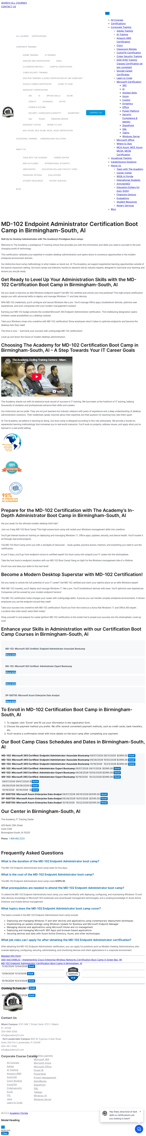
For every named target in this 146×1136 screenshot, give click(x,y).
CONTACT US (8, 6)
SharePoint (73, 113)
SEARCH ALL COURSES (14, 2)
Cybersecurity (14, 1088)
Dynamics (48, 101)
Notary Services (57, 181)
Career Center (61, 157)
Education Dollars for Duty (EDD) (59, 169)
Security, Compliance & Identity (45, 113)
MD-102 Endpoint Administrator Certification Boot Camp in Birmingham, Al (41, 963)
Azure (70, 96)
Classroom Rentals (33, 67)
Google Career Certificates (37, 84)
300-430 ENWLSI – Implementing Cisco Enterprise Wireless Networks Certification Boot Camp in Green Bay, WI (61, 959)
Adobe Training (30, 55)
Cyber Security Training (35, 72)
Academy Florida (19, 1113)
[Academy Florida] (8, 119)
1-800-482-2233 (17, 838)
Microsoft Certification (35, 90)
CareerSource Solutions (53, 139)
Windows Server (59, 119)
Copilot (32, 101)
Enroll (131, 755)
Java (9, 1099)
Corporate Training (26, 47)
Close (4, 1133)
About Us (21, 149)
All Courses (22, 36)
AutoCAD (12, 1077)
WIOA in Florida (30, 163)
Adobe (10, 1066)
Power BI (38, 1070)
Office (62, 101)
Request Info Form (11, 956)
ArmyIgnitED (29, 169)
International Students (57, 163)
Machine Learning (43, 1055)
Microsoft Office (32, 125)
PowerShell (40, 1073)
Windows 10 (40, 1095)
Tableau (38, 1092)
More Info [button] (10, 654)
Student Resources (33, 181)
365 (30, 96)
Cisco (59, 61)
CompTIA (12, 1084)
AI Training (50, 55)
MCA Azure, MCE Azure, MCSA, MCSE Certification (48, 130)
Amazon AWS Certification (36, 61)
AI (39, 96)
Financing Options (32, 175)
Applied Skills (53, 96)
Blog (18, 189)
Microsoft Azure (42, 1062)
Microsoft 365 (41, 1059)
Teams (41, 119)
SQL (30, 119)
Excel (10, 1091)
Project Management (45, 1077)
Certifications (39, 36)
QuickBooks (40, 1081)
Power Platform (37, 107)
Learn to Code (65, 84)
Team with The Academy (35, 157)
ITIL (9, 1095)
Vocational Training (26, 139)
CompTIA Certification (61, 67)
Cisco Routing (14, 1080)
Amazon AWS (14, 1073)
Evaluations (54, 175)
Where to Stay (54, 125)
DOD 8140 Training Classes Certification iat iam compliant (53, 78)
